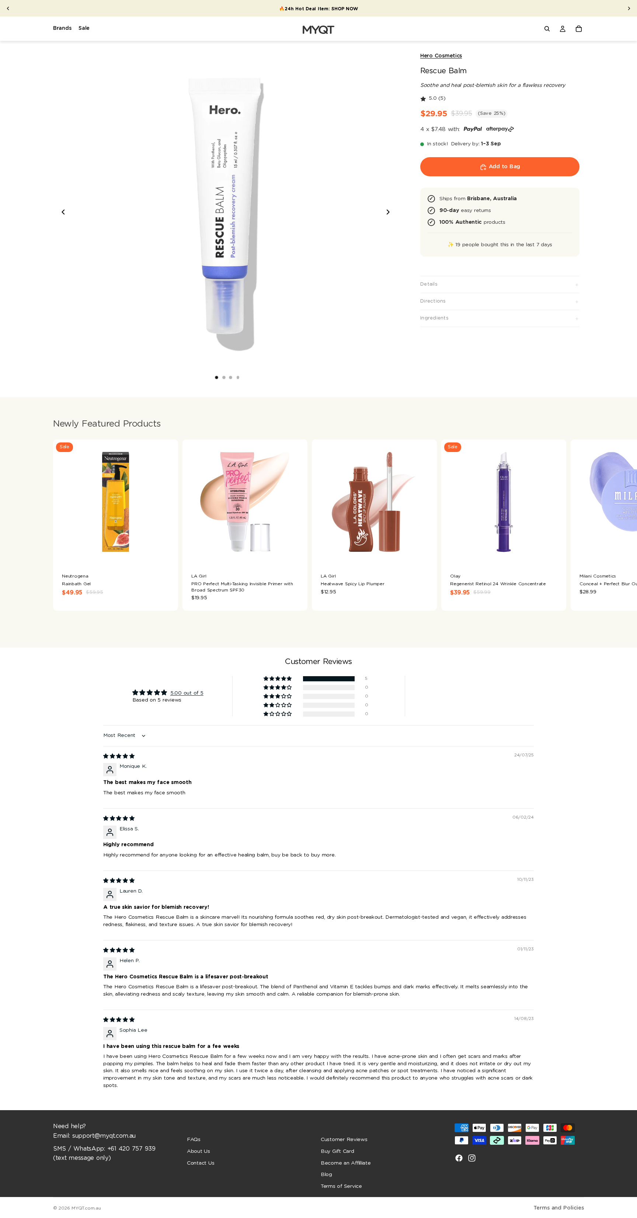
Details (429, 284)
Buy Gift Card (337, 1151)
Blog (326, 1174)
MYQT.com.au (86, 1208)
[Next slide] (629, 8)
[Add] (296, 552)
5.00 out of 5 (186, 693)
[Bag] (579, 29)
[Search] (547, 29)
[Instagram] (471, 1158)
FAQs (194, 1139)
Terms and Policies (558, 1208)
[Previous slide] (8, 8)
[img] (119, 756)
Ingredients (434, 318)
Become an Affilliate (346, 1162)
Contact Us (200, 1162)
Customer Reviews (344, 1139)
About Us (198, 1151)
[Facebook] (459, 1158)
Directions (433, 301)
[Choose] (166, 552)
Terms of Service (341, 1186)
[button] (278, 679)
